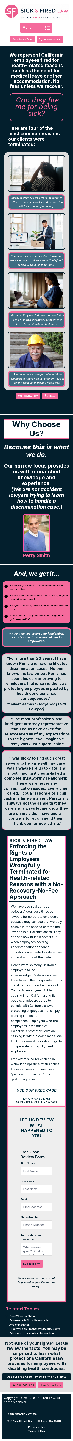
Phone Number (30, 1217)
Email (24, 1199)
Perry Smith (36, 555)
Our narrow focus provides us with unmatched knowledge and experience (36, 486)
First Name (28, 1163)
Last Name (27, 1181)
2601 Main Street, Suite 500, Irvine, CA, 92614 (34, 1421)
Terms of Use (36, 1431)
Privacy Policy (36, 1427)
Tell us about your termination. (32, 1237)
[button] (36, 28)
